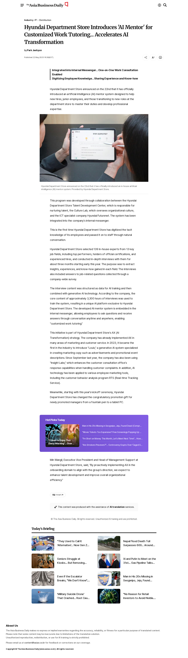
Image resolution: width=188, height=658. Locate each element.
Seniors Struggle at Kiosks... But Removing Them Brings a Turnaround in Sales (73, 561)
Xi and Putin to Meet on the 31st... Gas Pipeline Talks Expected (139, 561)
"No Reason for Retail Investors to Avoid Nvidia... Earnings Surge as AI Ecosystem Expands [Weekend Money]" (139, 596)
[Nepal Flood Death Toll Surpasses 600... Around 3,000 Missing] (109, 550)
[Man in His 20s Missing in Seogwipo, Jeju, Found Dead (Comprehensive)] (109, 585)
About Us (12, 625)
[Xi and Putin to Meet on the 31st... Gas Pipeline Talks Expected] (109, 568)
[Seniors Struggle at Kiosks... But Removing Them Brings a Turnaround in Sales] (43, 568)
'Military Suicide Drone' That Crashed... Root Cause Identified (73, 596)
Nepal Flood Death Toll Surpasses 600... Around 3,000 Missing (138, 543)
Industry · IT (30, 20)
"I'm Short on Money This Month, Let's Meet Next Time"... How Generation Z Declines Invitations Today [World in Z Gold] (112, 438)
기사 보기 (56, 495)
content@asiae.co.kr (34, 642)
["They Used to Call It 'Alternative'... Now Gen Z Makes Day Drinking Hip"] (43, 550)
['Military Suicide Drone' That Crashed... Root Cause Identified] (43, 603)
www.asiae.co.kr (47, 649)
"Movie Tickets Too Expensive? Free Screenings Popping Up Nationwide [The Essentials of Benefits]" (112, 432)
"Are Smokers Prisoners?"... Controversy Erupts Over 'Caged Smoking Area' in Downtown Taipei (112, 445)
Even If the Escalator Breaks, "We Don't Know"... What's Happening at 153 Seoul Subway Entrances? (73, 578)
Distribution (45, 20)
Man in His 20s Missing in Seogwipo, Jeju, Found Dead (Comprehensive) (112, 426)
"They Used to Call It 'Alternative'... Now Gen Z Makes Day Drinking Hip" (72, 543)
